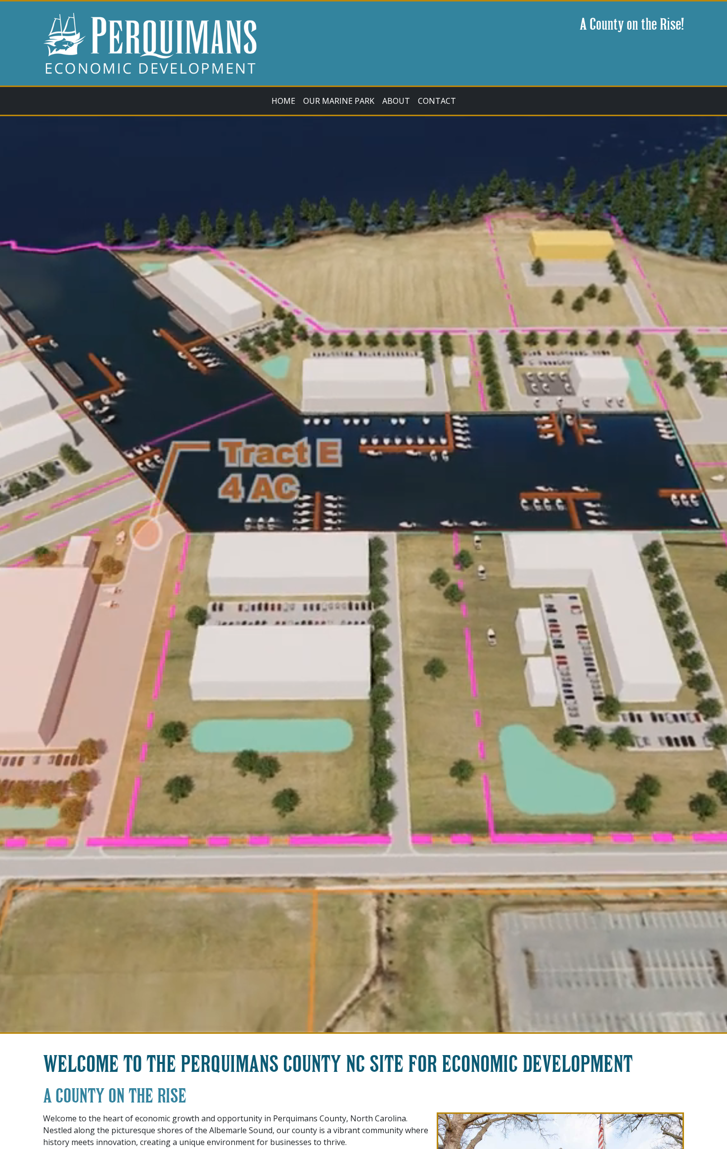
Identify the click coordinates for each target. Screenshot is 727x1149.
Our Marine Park (338, 100)
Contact (437, 100)
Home (283, 100)
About (396, 100)
